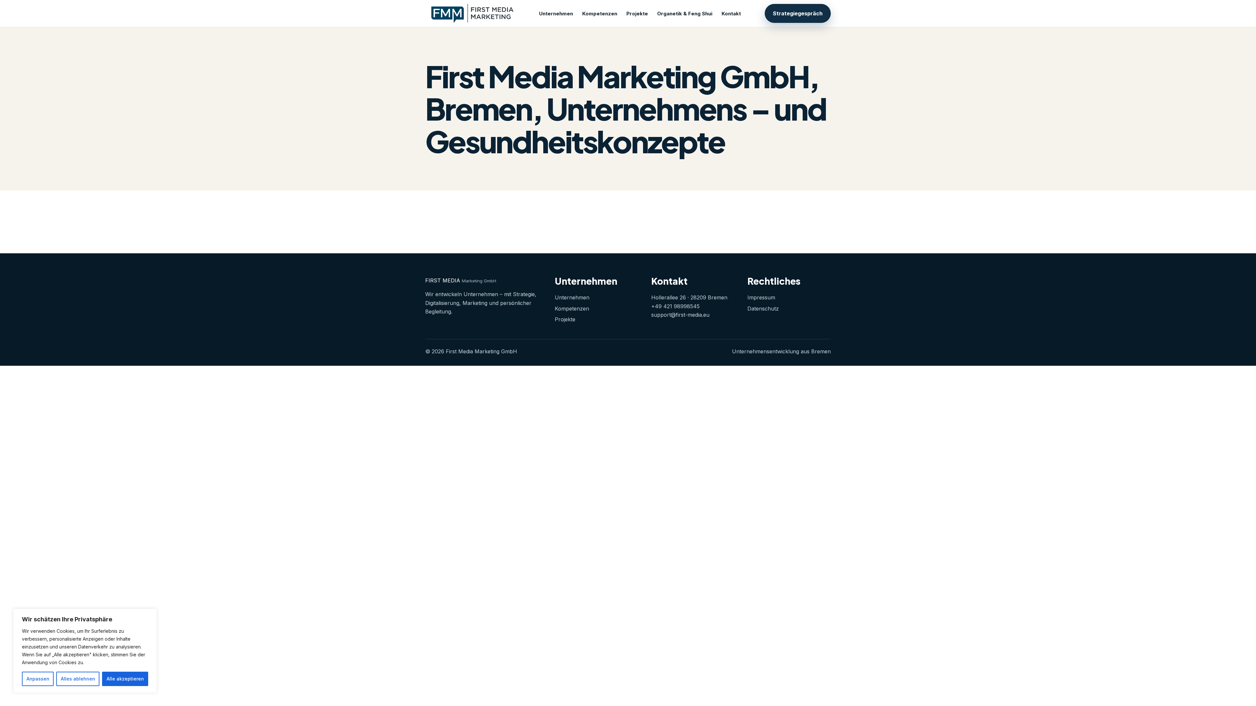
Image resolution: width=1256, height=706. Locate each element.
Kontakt (731, 13)
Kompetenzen (599, 13)
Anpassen (37, 678)
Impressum (761, 297)
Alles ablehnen (78, 678)
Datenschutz (763, 308)
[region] (85, 651)
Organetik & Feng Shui (684, 13)
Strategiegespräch (798, 13)
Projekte (637, 13)
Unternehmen (556, 13)
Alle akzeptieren (125, 678)
